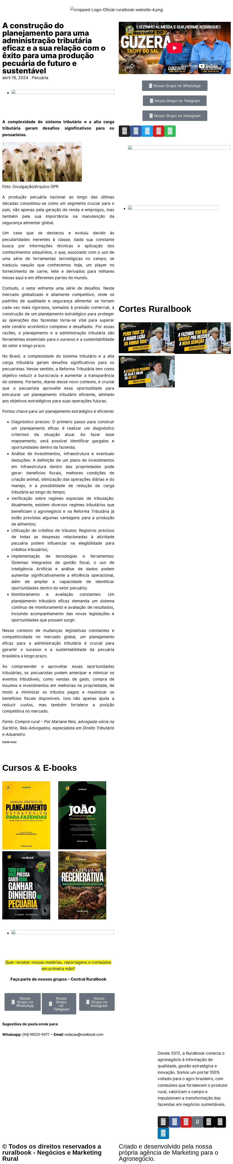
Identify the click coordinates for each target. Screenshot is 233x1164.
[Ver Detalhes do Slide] (179, 148)
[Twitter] (147, 131)
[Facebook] (136, 131)
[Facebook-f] (174, 1122)
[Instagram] (124, 131)
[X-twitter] (220, 1122)
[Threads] (209, 1122)
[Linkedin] (163, 1133)
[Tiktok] (197, 1122)
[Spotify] (170, 131)
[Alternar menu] (116, 1048)
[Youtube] (158, 131)
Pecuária (40, 77)
